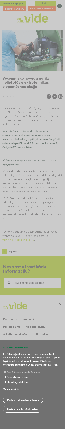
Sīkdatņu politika (11, 389)
